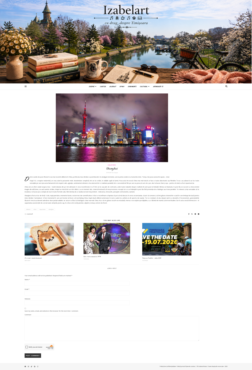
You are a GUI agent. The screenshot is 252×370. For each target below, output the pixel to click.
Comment (28, 315)
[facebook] (25, 366)
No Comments (115, 173)
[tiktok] (31, 366)
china (34, 209)
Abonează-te (158, 86)
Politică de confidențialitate (168, 366)
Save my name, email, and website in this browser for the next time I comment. (51, 311)
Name (27, 279)
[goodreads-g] (37, 366)
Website (27, 299)
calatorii (28, 209)
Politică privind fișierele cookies (186, 366)
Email (27, 289)
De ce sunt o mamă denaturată (33, 258)
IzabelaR (30, 214)
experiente (42, 209)
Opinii (122, 86)
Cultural (143, 86)
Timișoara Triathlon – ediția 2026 (151, 258)
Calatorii (112, 165)
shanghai (51, 209)
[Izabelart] (126, 41)
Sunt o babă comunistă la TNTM (92, 256)
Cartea (103, 86)
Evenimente (132, 86)
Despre (91, 86)
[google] (35, 366)
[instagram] (28, 366)
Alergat (112, 86)
